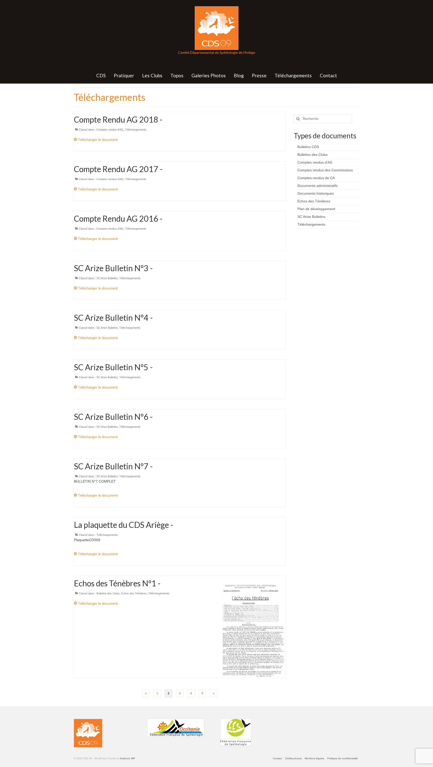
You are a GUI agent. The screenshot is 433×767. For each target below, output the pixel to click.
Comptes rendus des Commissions (325, 170)
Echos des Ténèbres (134, 593)
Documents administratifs (317, 186)
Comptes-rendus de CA (316, 178)
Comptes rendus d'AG (110, 129)
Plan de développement (316, 209)
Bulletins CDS (308, 147)
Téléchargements (135, 129)
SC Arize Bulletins (107, 278)
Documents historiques (315, 193)
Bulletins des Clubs (108, 593)
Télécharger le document (97, 140)
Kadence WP (127, 758)
